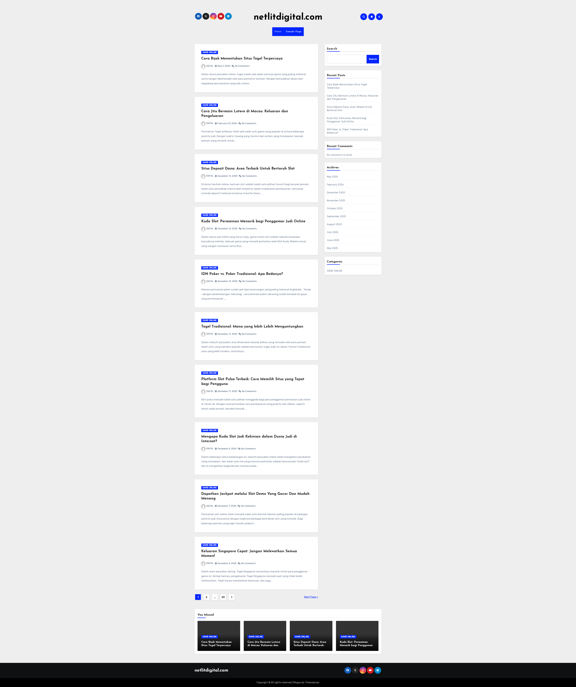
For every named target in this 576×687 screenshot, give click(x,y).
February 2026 (335, 184)
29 (223, 597)
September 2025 (336, 216)
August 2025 (334, 224)
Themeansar (312, 682)
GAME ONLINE (209, 52)
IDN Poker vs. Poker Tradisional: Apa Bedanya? (242, 274)
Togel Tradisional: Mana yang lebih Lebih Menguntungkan (252, 326)
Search (332, 48)
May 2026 (332, 176)
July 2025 (333, 232)
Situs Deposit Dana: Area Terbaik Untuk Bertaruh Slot (248, 168)
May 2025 (332, 248)
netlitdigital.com (288, 17)
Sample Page (294, 31)
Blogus (297, 682)
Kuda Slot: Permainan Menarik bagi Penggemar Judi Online (253, 221)
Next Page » (311, 597)
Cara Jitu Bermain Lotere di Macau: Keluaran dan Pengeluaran (264, 645)
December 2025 (336, 192)
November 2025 (336, 200)
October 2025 (335, 208)
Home (277, 31)
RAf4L (209, 66)
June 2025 (333, 240)
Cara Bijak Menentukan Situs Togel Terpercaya (242, 58)
